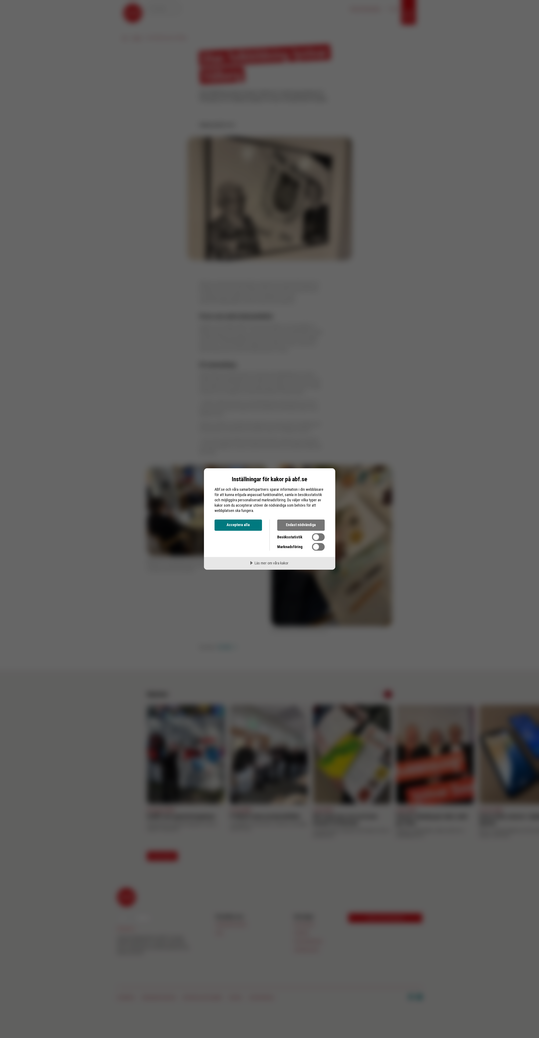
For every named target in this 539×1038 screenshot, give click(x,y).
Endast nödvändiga (301, 524)
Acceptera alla (238, 524)
